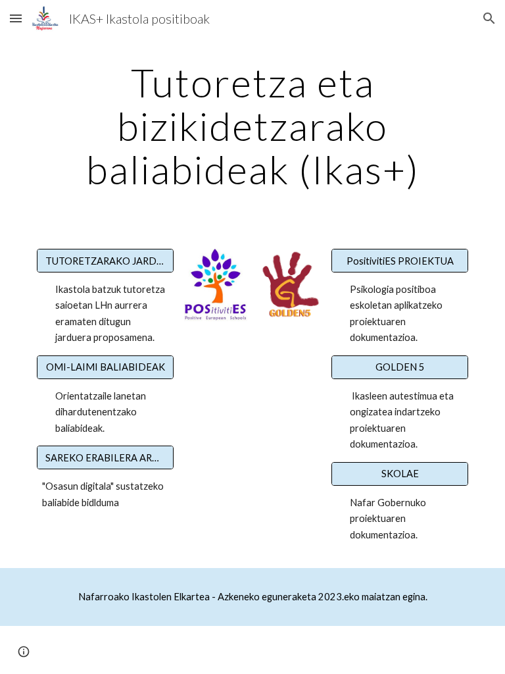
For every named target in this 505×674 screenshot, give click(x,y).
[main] (252, 125)
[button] (16, 18)
